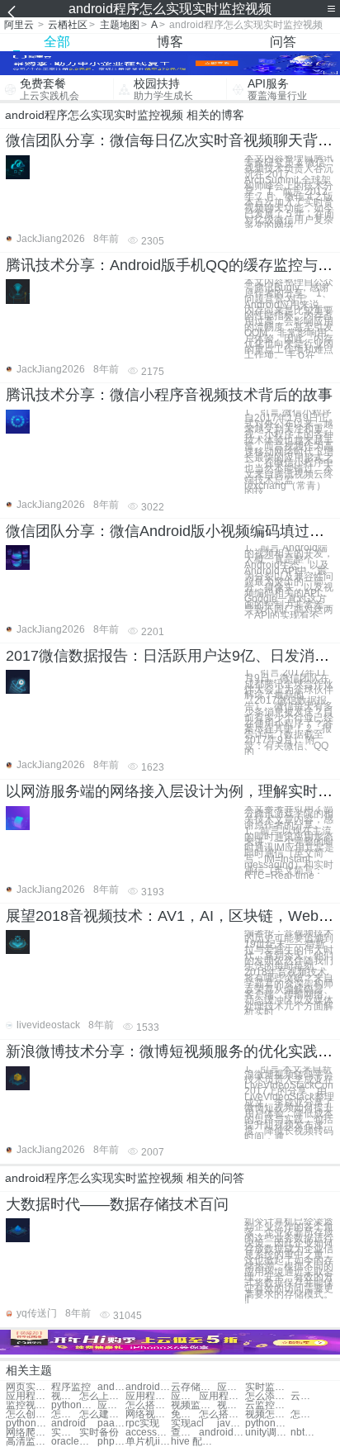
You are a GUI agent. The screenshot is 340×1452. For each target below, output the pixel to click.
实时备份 (99, 1432)
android (68, 1423)
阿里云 (19, 25)
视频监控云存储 (231, 1405)
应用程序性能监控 (185, 1396)
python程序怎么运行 (74, 1405)
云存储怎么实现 (193, 1387)
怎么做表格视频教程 (65, 1414)
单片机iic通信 (148, 1441)
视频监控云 (65, 1396)
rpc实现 (142, 1423)
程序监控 (71, 1387)
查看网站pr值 (185, 1432)
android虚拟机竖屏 (221, 1432)
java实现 (231, 1423)
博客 (170, 42)
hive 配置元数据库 (193, 1441)
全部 (57, 42)
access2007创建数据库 (148, 1432)
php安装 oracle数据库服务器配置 (111, 1441)
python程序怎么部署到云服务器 (28, 1423)
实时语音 (65, 1432)
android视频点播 (111, 1387)
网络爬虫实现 (28, 1432)
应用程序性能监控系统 (111, 1405)
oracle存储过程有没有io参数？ (74, 1441)
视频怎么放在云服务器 (267, 1414)
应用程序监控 (231, 1387)
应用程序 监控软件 (221, 1396)
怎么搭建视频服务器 (221, 1414)
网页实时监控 (28, 1387)
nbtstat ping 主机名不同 (304, 1432)
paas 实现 (111, 1423)
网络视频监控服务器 (148, 1414)
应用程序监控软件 (148, 1396)
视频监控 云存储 (193, 1405)
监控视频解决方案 (28, 1405)
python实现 (267, 1423)
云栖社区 (67, 25)
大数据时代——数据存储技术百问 (117, 1204)
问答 (283, 42)
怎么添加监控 (267, 1396)
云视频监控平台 (304, 1396)
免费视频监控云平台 (185, 1414)
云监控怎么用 (267, 1405)
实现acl (187, 1423)
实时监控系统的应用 (267, 1387)
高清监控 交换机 (28, 1441)
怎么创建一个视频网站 (28, 1414)
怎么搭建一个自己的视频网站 (304, 1414)
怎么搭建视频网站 (148, 1405)
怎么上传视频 (102, 1396)
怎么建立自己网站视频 (102, 1414)
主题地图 (119, 25)
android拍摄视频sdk (148, 1387)
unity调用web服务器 (267, 1432)
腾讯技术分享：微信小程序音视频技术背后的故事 (169, 395)
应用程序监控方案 (28, 1396)
